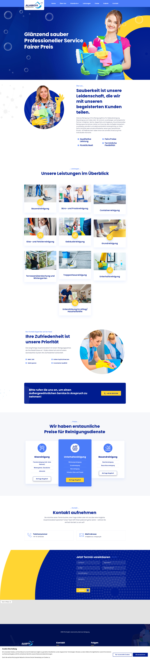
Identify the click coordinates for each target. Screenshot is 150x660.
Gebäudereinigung (75, 241)
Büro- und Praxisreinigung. (75, 208)
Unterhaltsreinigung (110, 276)
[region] (75, 653)
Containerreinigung (110, 210)
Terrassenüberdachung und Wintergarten (40, 277)
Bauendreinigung (40, 208)
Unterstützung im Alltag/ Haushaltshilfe (75, 310)
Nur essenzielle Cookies (122, 654)
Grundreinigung (110, 243)
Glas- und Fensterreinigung (40, 241)
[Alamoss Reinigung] (33, 5)
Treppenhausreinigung (75, 275)
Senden (81, 590)
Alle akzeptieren (140, 654)
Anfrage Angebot (42, 479)
